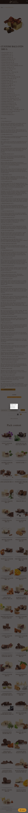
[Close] (17, 403)
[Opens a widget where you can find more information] (22, 810)
